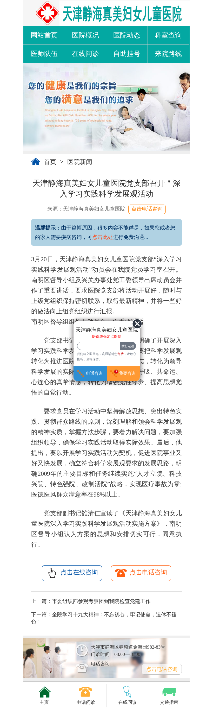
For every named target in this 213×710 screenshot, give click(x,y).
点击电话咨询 (147, 209)
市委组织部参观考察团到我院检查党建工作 (101, 601)
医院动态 (126, 35)
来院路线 (168, 54)
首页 (50, 162)
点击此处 (102, 237)
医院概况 (85, 35)
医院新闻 (79, 162)
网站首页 (44, 35)
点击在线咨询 (79, 572)
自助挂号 (126, 54)
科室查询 (168, 35)
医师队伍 (44, 54)
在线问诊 (85, 54)
